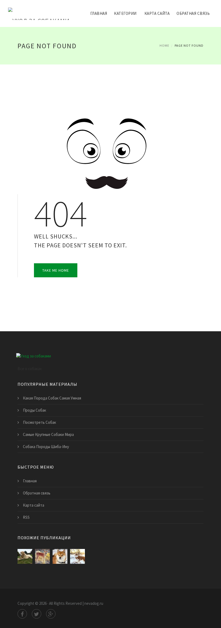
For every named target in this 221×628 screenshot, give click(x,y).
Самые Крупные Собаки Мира (48, 434)
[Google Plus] (51, 614)
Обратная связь (193, 13)
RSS (26, 517)
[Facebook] (22, 614)
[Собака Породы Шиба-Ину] (60, 556)
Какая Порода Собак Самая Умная (52, 398)
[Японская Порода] (42, 556)
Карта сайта (157, 13)
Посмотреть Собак (39, 422)
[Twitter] (36, 614)
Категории (125, 13)
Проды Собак (34, 410)
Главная (98, 13)
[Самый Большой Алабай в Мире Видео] (25, 556)
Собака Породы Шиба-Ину (46, 446)
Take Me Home (55, 270)
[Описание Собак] (77, 556)
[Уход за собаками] (38, 10)
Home (164, 45)
